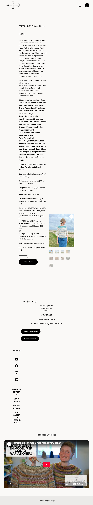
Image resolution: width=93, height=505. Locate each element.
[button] (80, 6)
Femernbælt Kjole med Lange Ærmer (31, 113)
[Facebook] (16, 366)
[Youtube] (16, 359)
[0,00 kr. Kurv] (87, 5)
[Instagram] (16, 372)
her (44, 243)
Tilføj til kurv (28, 262)
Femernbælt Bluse (36, 141)
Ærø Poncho (26, 167)
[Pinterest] (16, 379)
